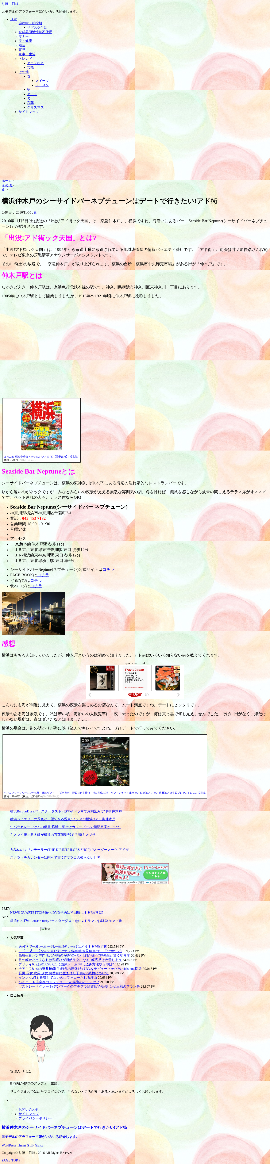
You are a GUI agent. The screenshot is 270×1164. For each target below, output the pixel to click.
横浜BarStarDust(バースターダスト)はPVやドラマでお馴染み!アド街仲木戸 (66, 811)
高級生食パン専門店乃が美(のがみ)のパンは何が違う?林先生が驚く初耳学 (74, 955)
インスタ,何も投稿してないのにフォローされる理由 (58, 977)
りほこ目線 (10, 3)
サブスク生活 (37, 27)
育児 (22, 49)
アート (32, 94)
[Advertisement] (135, 147)
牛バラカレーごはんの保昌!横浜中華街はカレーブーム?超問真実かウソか (65, 827)
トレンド (25, 58)
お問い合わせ (29, 1109)
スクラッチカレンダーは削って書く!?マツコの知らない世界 (55, 857)
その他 (24, 72)
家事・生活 (27, 54)
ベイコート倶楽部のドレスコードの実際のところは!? (59, 982)
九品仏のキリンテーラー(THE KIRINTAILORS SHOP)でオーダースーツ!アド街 (69, 849)
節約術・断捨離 (30, 23)
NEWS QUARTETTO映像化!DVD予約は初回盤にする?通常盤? (57, 912)
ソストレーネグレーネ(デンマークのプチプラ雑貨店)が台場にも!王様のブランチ (79, 986)
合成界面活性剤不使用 (35, 32)
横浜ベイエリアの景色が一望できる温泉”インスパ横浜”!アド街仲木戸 (62, 819)
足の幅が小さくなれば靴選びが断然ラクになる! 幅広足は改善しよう (70, 960)
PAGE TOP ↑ (11, 1160)
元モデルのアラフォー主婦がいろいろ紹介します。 (40, 1136)
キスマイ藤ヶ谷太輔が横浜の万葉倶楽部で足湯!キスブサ (53, 834)
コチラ (109, 569)
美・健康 (25, 41)
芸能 (30, 67)
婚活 (22, 45)
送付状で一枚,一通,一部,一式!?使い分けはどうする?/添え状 (63, 946)
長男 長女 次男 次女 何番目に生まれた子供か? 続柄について (64, 973)
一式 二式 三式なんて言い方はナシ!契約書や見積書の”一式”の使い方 (70, 951)
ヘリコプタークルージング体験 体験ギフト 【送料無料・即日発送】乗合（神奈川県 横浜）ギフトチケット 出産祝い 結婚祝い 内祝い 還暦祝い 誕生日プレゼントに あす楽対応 (105, 792)
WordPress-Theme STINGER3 (22, 1145)
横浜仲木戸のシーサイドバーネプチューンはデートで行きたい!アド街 (64, 1127)
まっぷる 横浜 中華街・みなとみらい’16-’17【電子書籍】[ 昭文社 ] (41, 456)
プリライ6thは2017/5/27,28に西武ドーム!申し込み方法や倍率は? (66, 964)
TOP (13, 19)
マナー (24, 36)
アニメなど (35, 63)
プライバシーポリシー (35, 1118)
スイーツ (42, 81)
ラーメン (42, 85)
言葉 (30, 103)
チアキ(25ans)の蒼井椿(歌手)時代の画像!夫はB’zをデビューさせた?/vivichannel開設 (80, 968)
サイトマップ (29, 112)
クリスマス (35, 107)
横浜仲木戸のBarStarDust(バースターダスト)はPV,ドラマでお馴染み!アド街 (66, 921)
